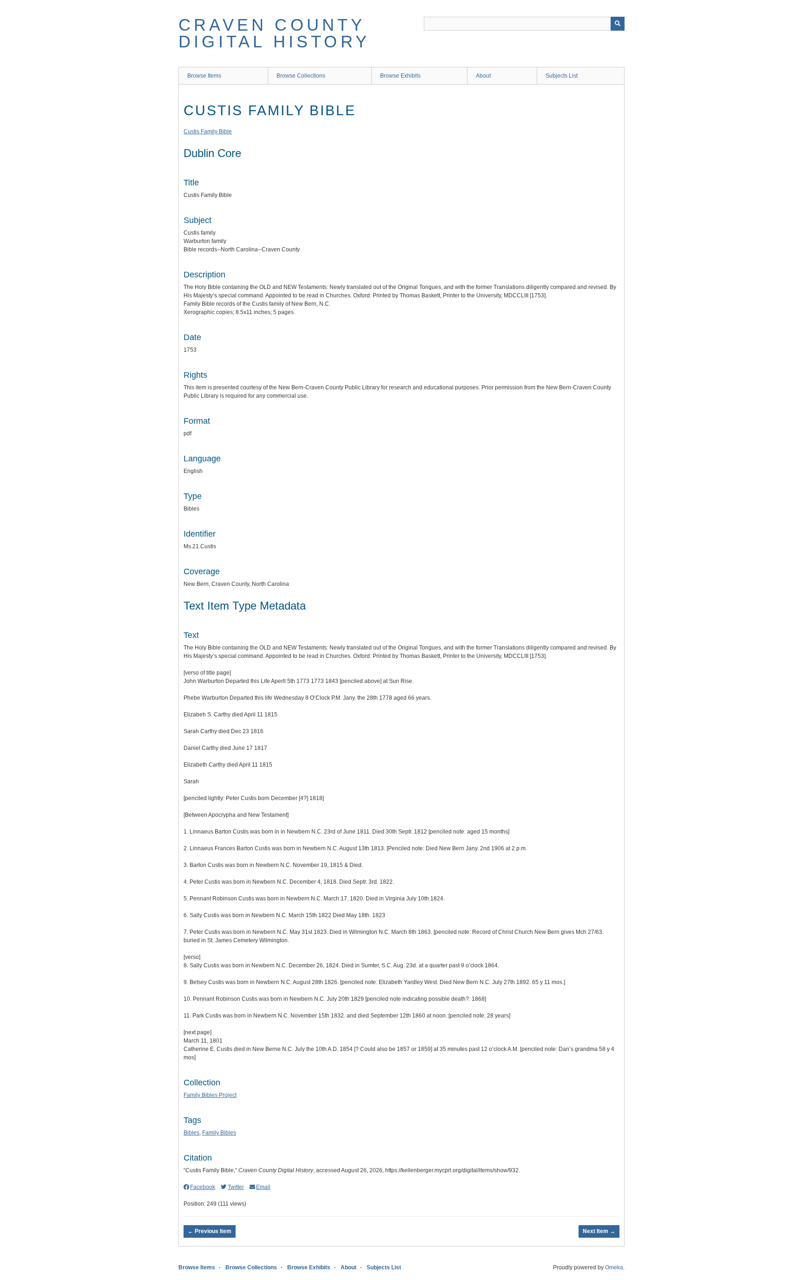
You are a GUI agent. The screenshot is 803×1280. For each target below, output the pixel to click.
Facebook (202, 1187)
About (483, 75)
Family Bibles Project (210, 1095)
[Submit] (618, 24)
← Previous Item (209, 1231)
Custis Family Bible (208, 131)
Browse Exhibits (400, 75)
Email (263, 1187)
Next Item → (599, 1231)
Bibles (191, 1132)
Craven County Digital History (274, 33)
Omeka (614, 1267)
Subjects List (562, 75)
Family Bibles (219, 1132)
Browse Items (204, 75)
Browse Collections (300, 75)
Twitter (236, 1187)
